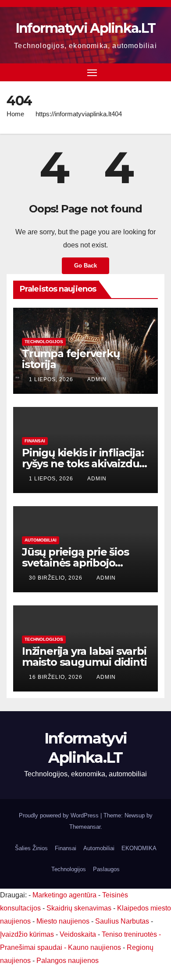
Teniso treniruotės (129, 934)
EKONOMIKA (139, 848)
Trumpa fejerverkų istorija (71, 359)
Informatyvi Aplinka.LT (86, 28)
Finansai (35, 440)
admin (97, 379)
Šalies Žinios (31, 848)
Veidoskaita (78, 934)
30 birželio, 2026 (56, 578)
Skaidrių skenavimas (78, 908)
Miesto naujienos (62, 921)
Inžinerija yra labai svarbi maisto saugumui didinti (84, 656)
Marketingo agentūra (64, 895)
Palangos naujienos (67, 960)
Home (15, 114)
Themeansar (84, 827)
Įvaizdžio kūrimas (27, 934)
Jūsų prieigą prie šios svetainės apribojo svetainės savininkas (75, 563)
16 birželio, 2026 (56, 677)
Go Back (85, 265)
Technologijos (44, 341)
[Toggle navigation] (92, 72)
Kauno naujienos (94, 947)
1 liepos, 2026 (52, 379)
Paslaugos (106, 869)
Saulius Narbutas (122, 921)
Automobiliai (41, 540)
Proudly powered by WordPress (59, 815)
